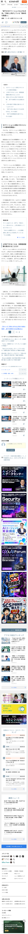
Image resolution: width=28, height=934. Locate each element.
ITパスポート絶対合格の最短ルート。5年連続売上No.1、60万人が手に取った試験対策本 (15, 458)
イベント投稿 (5, 892)
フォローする (24, 26)
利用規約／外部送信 (18, 871)
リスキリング (23, 4)
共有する (24, 22)
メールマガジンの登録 (7, 871)
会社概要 (4, 912)
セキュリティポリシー (7, 915)
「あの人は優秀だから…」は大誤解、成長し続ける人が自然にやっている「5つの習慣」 (14, 232)
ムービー (16, 4)
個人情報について (6, 917)
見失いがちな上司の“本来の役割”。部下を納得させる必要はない (15, 99)
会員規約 (4, 878)
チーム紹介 (4, 887)
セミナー (3, 4)
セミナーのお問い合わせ (7, 903)
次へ (17, 332)
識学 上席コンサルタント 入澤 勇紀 (13, 52)
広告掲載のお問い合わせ (19, 903)
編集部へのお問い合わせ (7, 901)
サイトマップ (5, 876)
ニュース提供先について (19, 876)
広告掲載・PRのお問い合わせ (13, 846)
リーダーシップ (6, 26)
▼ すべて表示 (21, 237)
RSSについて (17, 873)
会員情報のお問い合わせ (19, 901)
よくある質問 (5, 873)
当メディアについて (18, 878)
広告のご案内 (5, 890)
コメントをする (10, 450)
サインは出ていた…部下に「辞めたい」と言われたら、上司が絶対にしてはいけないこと (14, 225)
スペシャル (9, 4)
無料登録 (24, 1)
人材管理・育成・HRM (8, 373)
